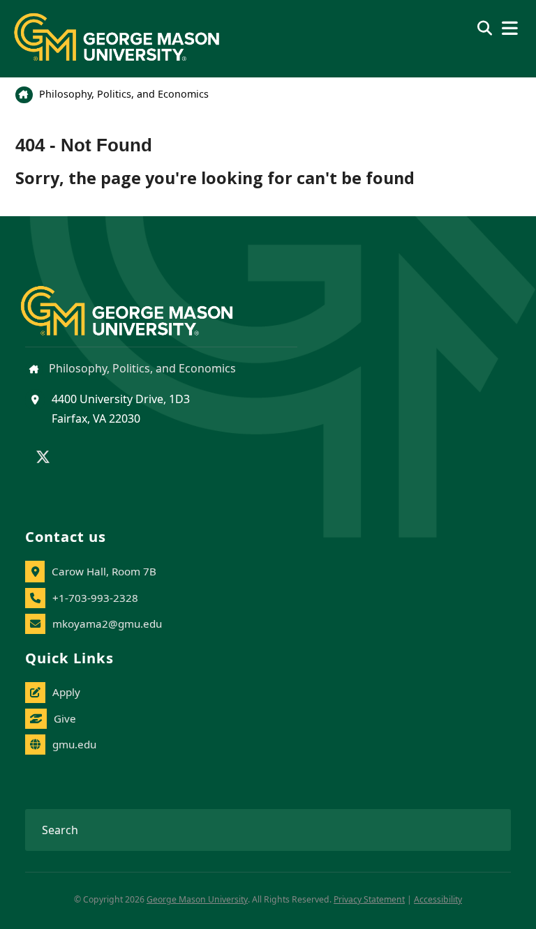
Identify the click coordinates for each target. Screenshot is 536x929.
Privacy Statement (369, 899)
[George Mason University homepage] (140, 299)
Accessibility (438, 899)
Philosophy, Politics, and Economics (122, 93)
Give (65, 718)
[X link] (43, 458)
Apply (66, 692)
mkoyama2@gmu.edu (107, 623)
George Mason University (197, 899)
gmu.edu (74, 744)
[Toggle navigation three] (510, 28)
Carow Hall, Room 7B (104, 571)
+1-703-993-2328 (95, 598)
